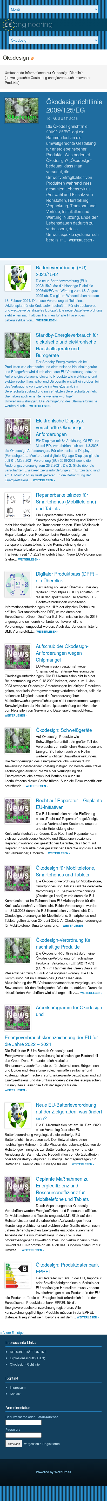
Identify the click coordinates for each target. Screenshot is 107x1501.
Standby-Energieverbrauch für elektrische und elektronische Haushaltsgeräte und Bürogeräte (67, 344)
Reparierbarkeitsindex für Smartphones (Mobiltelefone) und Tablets (66, 501)
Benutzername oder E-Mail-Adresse (31, 1417)
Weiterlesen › (81, 240)
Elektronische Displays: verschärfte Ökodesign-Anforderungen (60, 427)
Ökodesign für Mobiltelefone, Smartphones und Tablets (65, 871)
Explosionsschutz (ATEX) (27, 1358)
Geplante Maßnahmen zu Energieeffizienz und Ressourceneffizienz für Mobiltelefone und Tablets (62, 1188)
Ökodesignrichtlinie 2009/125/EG (74, 105)
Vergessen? (32, 1443)
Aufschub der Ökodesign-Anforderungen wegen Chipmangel (62, 653)
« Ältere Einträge (12, 1332)
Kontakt (15, 1393)
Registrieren (51, 1443)
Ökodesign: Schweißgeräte (64, 729)
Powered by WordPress (53, 1471)
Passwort (12, 1429)
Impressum (17, 1387)
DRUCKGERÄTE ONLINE (28, 1351)
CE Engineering (53, 24)
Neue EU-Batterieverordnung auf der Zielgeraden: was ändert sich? (69, 1111)
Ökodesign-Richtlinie (25, 1364)
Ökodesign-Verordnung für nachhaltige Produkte (63, 943)
